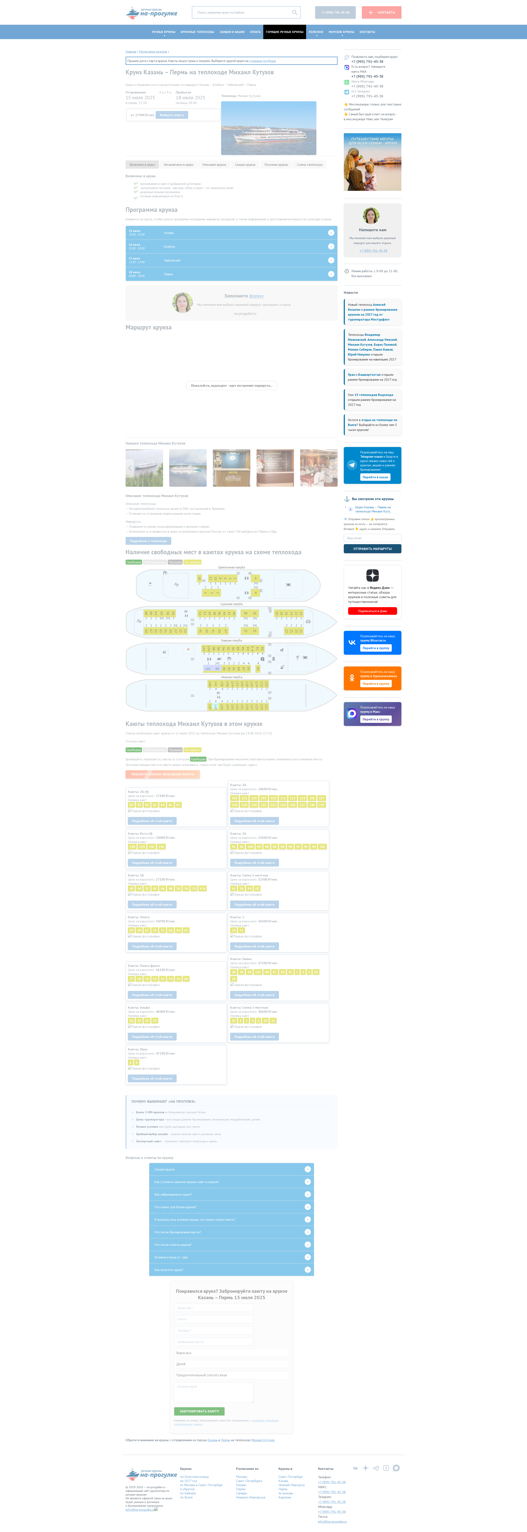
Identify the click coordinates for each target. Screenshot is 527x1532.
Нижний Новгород (292, 1485)
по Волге (186, 1497)
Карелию (285, 1497)
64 (178, 930)
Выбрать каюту (172, 115)
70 (194, 888)
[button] (333, 468)
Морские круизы (341, 32)
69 (131, 930)
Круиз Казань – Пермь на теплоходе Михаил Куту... (373, 509)
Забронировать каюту (199, 1411)
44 (139, 888)
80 (147, 805)
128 (234, 805)
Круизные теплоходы (197, 32)
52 (147, 888)
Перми (240, 1489)
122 (292, 798)
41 (290, 972)
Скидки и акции (232, 32)
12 (273, 1021)
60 (316, 972)
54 (186, 888)
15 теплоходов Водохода (373, 395)
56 (241, 888)
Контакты (386, 12)
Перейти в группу (376, 648)
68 (139, 930)
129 (244, 805)
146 (312, 805)
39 (282, 972)
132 (273, 805)
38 (131, 1021)
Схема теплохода (309, 164)
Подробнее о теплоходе (148, 541)
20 (234, 930)
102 (322, 847)
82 (155, 805)
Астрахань (286, 1493)
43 (234, 972)
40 (131, 888)
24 (170, 979)
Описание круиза (214, 164)
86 (170, 805)
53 (155, 930)
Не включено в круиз (178, 164)
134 (283, 805)
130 (254, 805)
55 (234, 1021)
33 (147, 1021)
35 (155, 1021)
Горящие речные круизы (284, 32)
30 (186, 979)
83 (139, 805)
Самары (241, 1493)
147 (321, 805)
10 (265, 1021)
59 (249, 888)
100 (250, 847)
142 (151, 847)
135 (263, 798)
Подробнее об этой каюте (152, 821)
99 (267, 972)
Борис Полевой (385, 344)
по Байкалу (188, 1493)
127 (321, 798)
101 (258, 972)
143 (161, 847)
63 (257, 888)
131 (263, 805)
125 (254, 798)
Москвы (241, 1477)
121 (283, 798)
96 (241, 847)
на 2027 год (188, 1481)
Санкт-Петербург (291, 1477)
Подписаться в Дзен (372, 611)
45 (241, 972)
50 (178, 888)
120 (273, 798)
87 (178, 805)
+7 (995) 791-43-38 (335, 12)
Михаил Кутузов (263, 1440)
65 (186, 930)
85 (131, 805)
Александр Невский (382, 339)
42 (155, 888)
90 (290, 847)
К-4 (202, 888)
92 (234, 847)
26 (178, 979)
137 (302, 805)
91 (298, 847)
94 (314, 847)
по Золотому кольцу (194, 1477)
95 (259, 847)
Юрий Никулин (359, 354)
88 (274, 847)
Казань (213, 1440)
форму (256, 296)
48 (170, 888)
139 (142, 847)
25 (147, 979)
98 (267, 847)
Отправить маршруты (372, 549)
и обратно (187, 1489)
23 (155, 979)
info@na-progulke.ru (140, 1509)
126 (312, 798)
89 (282, 847)
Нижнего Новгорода (250, 1497)
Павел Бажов (383, 349)
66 (170, 930)
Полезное (316, 32)
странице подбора (262, 61)
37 (274, 972)
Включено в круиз (142, 164)
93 (306, 847)
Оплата (255, 32)
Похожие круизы (276, 164)
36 (139, 1021)
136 (292, 805)
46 (162, 888)
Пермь (225, 1440)
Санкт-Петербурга (249, 1481)
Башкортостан (369, 374)
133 (234, 798)
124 (302, 798)
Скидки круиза (245, 164)
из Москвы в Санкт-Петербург (201, 1485)
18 (234, 979)
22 (162, 979)
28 (139, 979)
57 (162, 930)
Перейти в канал (375, 477)
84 (162, 805)
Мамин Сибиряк (360, 349)
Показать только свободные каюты (162, 774)
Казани (241, 1485)
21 (241, 930)
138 (132, 847)
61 (234, 888)
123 (244, 798)
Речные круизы (163, 32)
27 (131, 979)
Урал (351, 374)
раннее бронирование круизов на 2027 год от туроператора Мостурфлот (373, 314)
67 (147, 930)
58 (249, 972)
